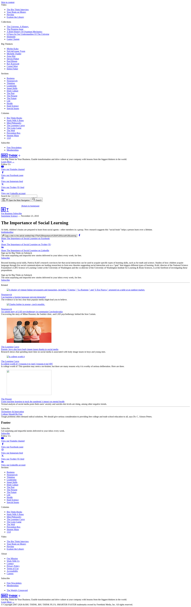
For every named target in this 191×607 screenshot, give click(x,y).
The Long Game (14, 128)
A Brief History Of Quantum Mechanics (24, 31)
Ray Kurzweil (13, 64)
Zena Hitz (11, 56)
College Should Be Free (11, 414)
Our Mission (12, 558)
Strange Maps (13, 135)
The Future (11, 98)
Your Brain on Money (16, 12)
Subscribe (17, 213)
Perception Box (13, 133)
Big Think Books (14, 118)
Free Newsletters (14, 147)
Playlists (10, 14)
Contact (10, 563)
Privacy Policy (13, 566)
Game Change (13, 39)
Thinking (11, 83)
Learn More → (7, 162)
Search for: (6, 196)
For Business (7, 213)
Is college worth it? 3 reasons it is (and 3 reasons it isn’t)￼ (27, 364)
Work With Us (13, 561)
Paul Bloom (12, 61)
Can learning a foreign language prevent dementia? (23, 297)
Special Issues (13, 108)
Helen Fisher (12, 69)
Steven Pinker (13, 59)
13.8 (9, 138)
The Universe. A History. (18, 26)
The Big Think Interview (18, 9)
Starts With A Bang (15, 120)
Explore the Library (15, 17)
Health (10, 103)
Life (8, 101)
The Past (10, 93)
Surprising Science (9, 216)
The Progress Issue (15, 29)
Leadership (11, 86)
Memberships (13, 150)
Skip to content (7, 2)
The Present (12, 96)
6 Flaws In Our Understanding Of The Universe (28, 34)
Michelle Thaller (14, 54)
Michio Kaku (12, 48)
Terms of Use (13, 568)
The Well (11, 130)
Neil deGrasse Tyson (16, 51)
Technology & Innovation (12, 411)
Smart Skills (12, 88)
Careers (10, 573)
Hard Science (13, 106)
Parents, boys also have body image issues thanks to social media (29, 349)
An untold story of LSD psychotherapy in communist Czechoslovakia (32, 311)
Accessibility (12, 571)
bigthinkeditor (7, 232)
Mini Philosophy (14, 123)
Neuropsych (12, 81)
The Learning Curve (16, 125)
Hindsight (11, 36)
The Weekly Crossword (17, 590)
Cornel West (12, 66)
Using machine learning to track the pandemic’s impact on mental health (32, 401)
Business (11, 78)
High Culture (12, 91)
